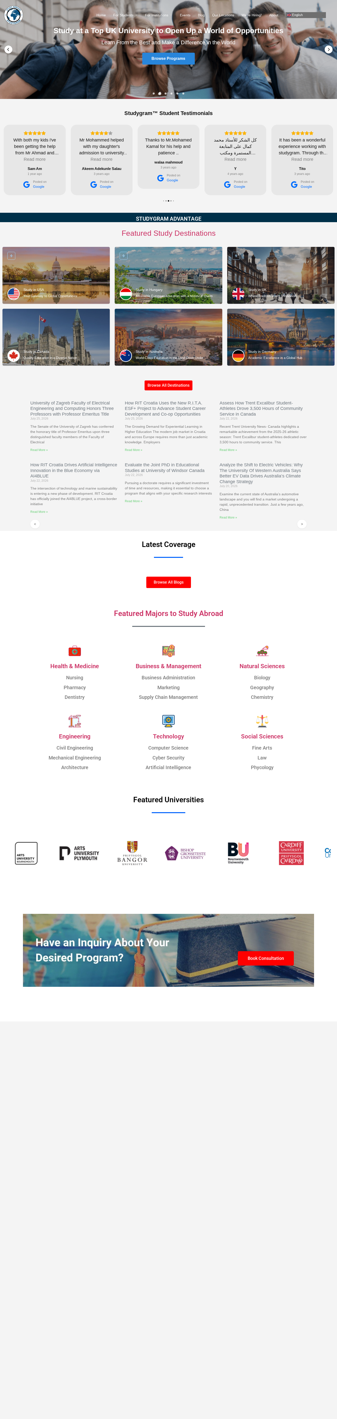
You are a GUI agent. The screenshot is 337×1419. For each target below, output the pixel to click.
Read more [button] (35, 159)
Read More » (39, 450)
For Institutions (156, 15)
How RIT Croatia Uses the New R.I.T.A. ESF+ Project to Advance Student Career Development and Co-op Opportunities (165, 409)
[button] (8, 49)
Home (101, 15)
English (297, 15)
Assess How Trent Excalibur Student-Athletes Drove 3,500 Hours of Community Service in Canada (261, 409)
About (273, 15)
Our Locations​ (223, 15)
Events (185, 15)
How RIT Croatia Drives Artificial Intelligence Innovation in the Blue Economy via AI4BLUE (73, 470)
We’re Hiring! (252, 15)
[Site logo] (14, 15)
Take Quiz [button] (168, 59)
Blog (201, 15)
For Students (123, 15)
